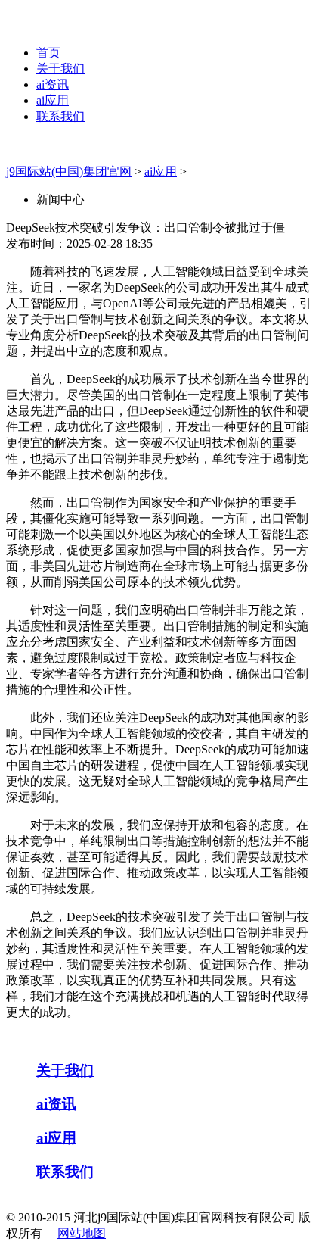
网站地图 (81, 1233)
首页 (48, 52)
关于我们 (60, 68)
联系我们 (60, 116)
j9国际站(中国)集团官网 (69, 171)
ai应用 (52, 100)
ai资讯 (52, 84)
